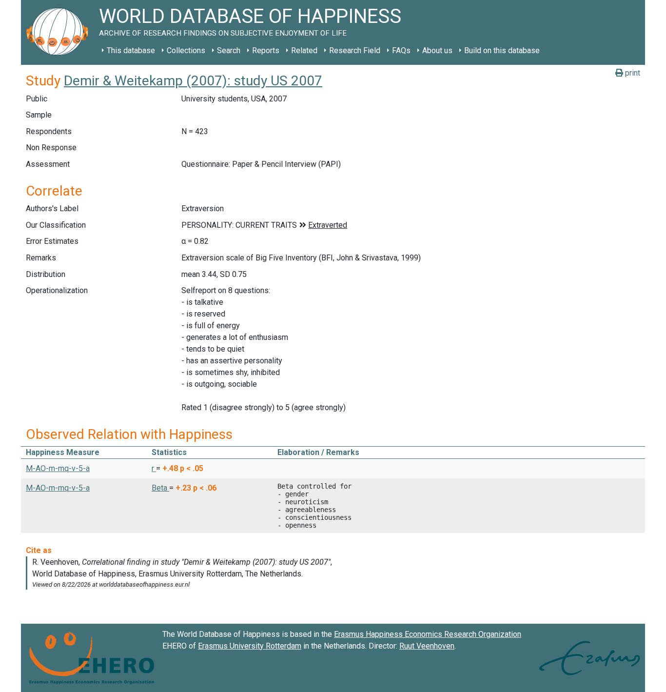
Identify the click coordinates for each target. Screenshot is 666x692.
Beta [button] (160, 488)
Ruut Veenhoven (426, 646)
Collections (186, 50)
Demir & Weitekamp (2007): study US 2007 (193, 81)
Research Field (354, 50)
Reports (265, 50)
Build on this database (502, 50)
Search (228, 50)
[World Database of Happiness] (60, 32)
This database (131, 50)
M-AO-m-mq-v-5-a (58, 468)
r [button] (154, 468)
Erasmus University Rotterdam (249, 646)
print (631, 73)
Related (304, 50)
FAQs (401, 50)
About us (437, 50)
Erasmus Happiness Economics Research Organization (427, 634)
